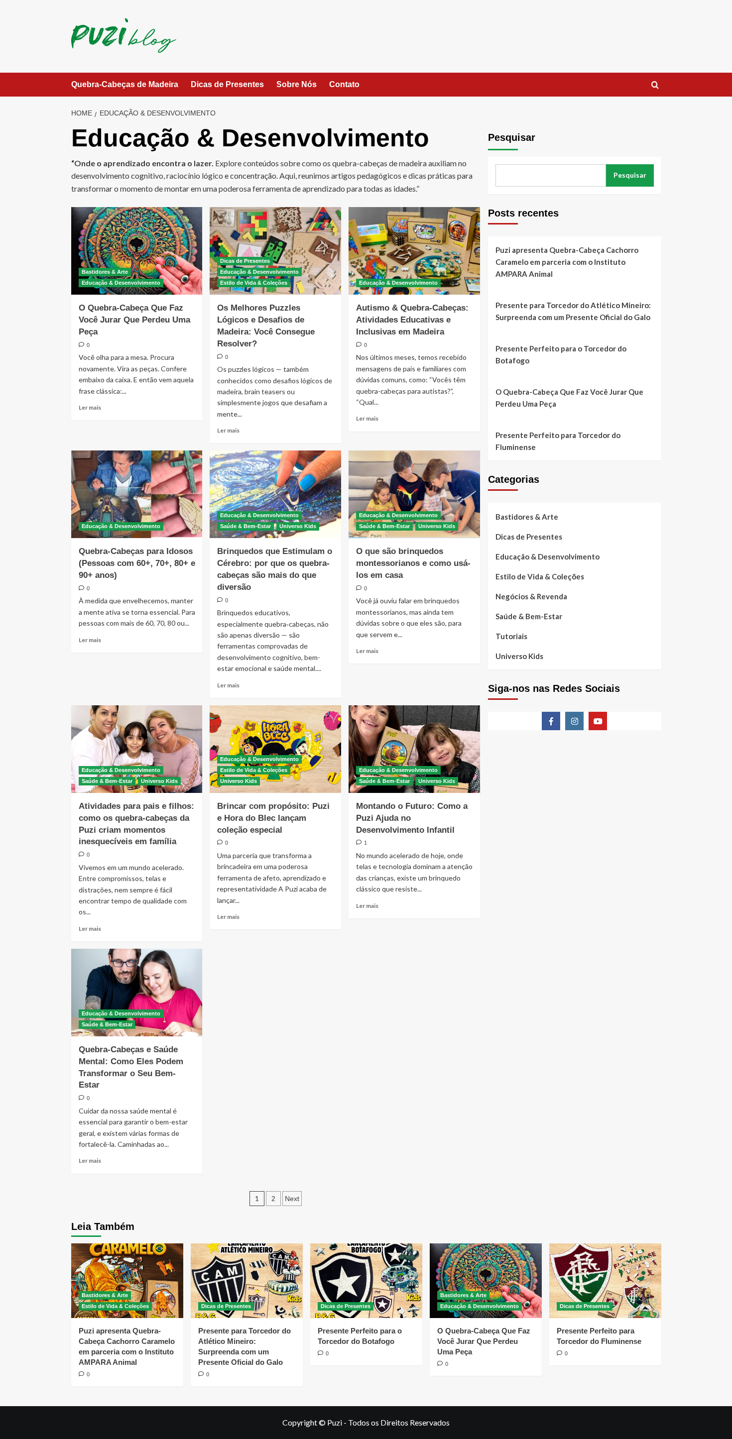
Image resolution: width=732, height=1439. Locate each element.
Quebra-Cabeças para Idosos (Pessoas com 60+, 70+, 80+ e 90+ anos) (137, 563)
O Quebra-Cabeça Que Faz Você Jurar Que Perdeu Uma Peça (134, 319)
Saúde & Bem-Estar (245, 526)
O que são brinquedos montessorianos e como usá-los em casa (413, 563)
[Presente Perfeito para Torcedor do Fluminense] (605, 1280)
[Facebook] (551, 721)
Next (292, 1199)
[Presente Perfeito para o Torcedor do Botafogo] (366, 1280)
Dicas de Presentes (227, 84)
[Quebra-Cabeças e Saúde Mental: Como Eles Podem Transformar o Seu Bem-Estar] (137, 992)
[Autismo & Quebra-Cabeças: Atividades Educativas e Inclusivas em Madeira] (414, 251)
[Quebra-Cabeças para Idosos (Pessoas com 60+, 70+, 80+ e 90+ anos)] (137, 494)
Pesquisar (511, 137)
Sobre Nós (296, 84)
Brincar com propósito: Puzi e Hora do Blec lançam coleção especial (273, 818)
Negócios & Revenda (531, 596)
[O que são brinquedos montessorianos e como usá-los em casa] (414, 494)
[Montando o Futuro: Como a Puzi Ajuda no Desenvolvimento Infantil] (414, 749)
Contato (344, 84)
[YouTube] (598, 721)
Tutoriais (511, 636)
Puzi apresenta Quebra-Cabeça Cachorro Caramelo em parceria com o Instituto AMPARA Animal (566, 261)
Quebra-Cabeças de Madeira (124, 84)
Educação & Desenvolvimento (121, 283)
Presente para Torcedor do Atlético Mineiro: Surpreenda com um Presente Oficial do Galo (573, 311)
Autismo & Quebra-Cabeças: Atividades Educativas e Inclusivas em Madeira (412, 319)
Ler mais (90, 407)
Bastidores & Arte (105, 272)
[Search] (655, 85)
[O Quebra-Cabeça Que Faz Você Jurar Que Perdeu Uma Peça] (137, 251)
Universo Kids (297, 526)
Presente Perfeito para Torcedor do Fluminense (557, 441)
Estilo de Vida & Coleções (253, 283)
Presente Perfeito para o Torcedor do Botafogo (560, 354)
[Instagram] (574, 721)
